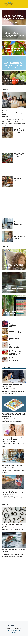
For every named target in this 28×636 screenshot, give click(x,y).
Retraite (6, 262)
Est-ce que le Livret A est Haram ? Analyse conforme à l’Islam (15, 353)
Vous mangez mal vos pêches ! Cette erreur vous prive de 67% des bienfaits (13, 50)
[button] (20, 4)
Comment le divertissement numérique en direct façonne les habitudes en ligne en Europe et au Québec (14, 17)
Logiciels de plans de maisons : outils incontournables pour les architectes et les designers (14, 414)
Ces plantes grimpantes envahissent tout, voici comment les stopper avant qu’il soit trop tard (14, 34)
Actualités (7, 13)
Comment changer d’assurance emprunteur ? (12, 385)
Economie (4, 110)
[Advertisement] (20, 137)
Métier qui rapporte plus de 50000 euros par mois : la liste (19, 223)
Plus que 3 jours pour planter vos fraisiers (14, 81)
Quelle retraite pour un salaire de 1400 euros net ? (13, 289)
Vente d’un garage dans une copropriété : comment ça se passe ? (13, 491)
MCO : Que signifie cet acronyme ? (12, 524)
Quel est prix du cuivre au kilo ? (18, 177)
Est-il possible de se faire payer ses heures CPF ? (13, 550)
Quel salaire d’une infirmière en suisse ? (20, 235)
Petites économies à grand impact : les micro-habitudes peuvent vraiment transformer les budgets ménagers (13, 64)
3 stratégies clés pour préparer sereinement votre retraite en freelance (14, 265)
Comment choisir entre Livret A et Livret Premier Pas (14, 346)
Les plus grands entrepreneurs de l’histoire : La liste (19, 129)
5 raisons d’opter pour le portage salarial (12, 113)
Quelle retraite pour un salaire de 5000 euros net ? (13, 312)
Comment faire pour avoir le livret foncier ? (15, 360)
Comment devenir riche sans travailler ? (15, 332)
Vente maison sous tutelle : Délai (12, 465)
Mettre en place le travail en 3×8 (19, 154)
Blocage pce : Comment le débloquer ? (12, 325)
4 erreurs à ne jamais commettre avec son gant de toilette (12, 438)
